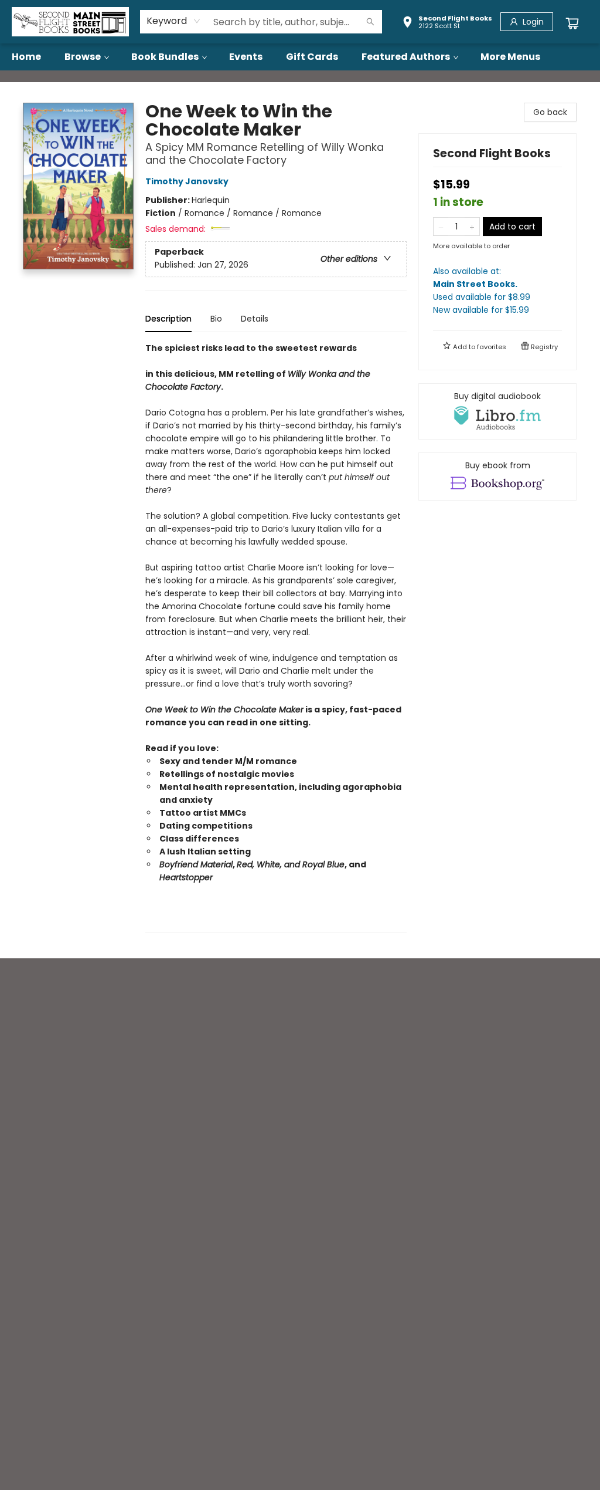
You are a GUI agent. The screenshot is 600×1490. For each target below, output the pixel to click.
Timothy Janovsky (187, 181)
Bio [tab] (216, 319)
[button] (447, 23)
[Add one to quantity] (472, 226)
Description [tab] (168, 319)
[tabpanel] (276, 637)
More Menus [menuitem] (510, 56)
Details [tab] (254, 319)
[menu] (300, 56)
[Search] (370, 21)
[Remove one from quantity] (441, 226)
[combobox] (173, 21)
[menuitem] (26, 56)
